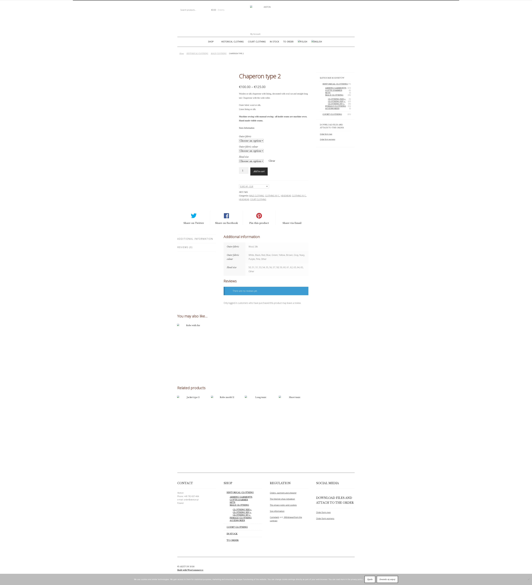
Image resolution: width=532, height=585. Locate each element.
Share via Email (291, 223)
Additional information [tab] (195, 238)
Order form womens (327, 139)
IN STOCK (274, 41)
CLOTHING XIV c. (272, 195)
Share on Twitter (193, 223)
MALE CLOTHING (219, 54)
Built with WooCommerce (190, 570)
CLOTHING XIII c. (337, 99)
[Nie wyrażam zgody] (528, 579)
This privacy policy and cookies (283, 505)
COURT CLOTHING (257, 41)
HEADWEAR (286, 195)
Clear (272, 160)
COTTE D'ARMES (333, 90)
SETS (327, 93)
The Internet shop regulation (282, 499)
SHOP (211, 41)
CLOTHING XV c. (299, 195)
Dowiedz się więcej (387, 579)
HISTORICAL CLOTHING (232, 41)
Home (181, 54)
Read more (192, 353)
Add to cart (259, 171)
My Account (255, 34)
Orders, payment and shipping (283, 492)
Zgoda (370, 579)
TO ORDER (288, 41)
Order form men (326, 134)
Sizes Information (246, 128)
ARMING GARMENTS (335, 88)
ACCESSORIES (332, 108)
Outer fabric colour (248, 146)
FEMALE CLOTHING (335, 106)
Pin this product (259, 223)
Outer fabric (245, 136)
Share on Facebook (226, 223)
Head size (244, 156)
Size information (277, 511)
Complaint (274, 517)
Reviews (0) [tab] (185, 247)
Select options (294, 425)
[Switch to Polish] (302, 42)
